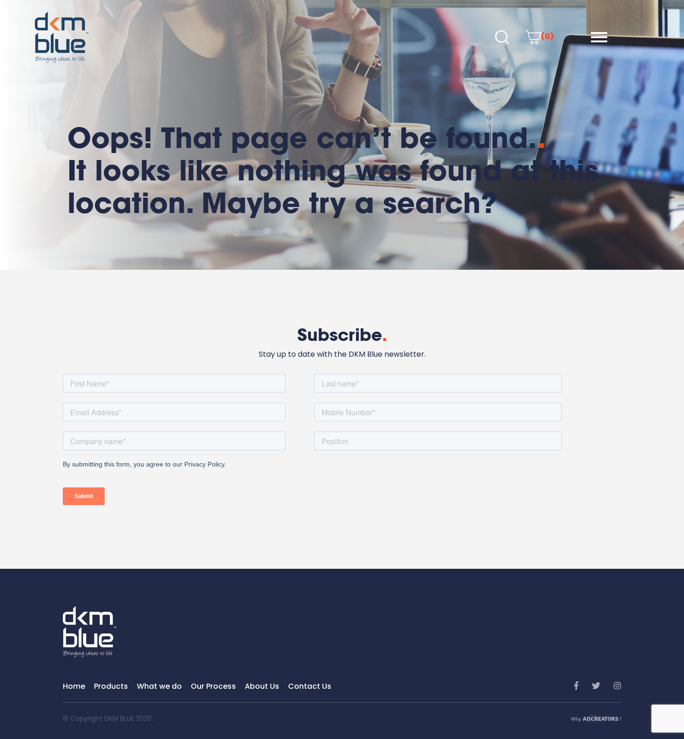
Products (111, 686)
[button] (599, 37)
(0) (547, 36)
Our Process (213, 686)
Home (74, 686)
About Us (262, 686)
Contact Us (309, 686)
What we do (159, 686)
